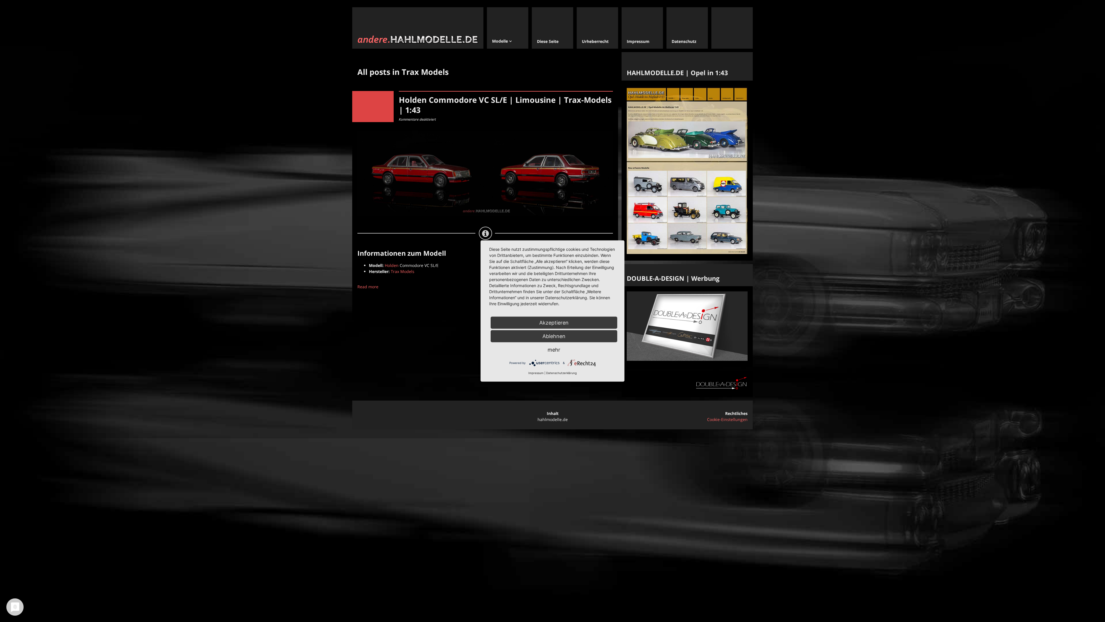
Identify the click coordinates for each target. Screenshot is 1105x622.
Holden (392, 265)
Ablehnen (553, 336)
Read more (367, 286)
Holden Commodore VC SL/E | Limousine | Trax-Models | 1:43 (505, 104)
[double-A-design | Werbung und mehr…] (687, 359)
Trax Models (402, 271)
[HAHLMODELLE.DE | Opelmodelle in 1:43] (687, 252)
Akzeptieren (554, 323)
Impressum (536, 373)
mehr (554, 350)
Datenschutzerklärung (561, 373)
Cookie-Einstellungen (727, 419)
